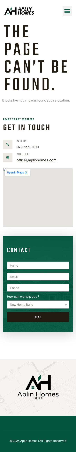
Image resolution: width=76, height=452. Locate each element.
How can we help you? (23, 297)
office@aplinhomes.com (37, 160)
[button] (67, 11)
